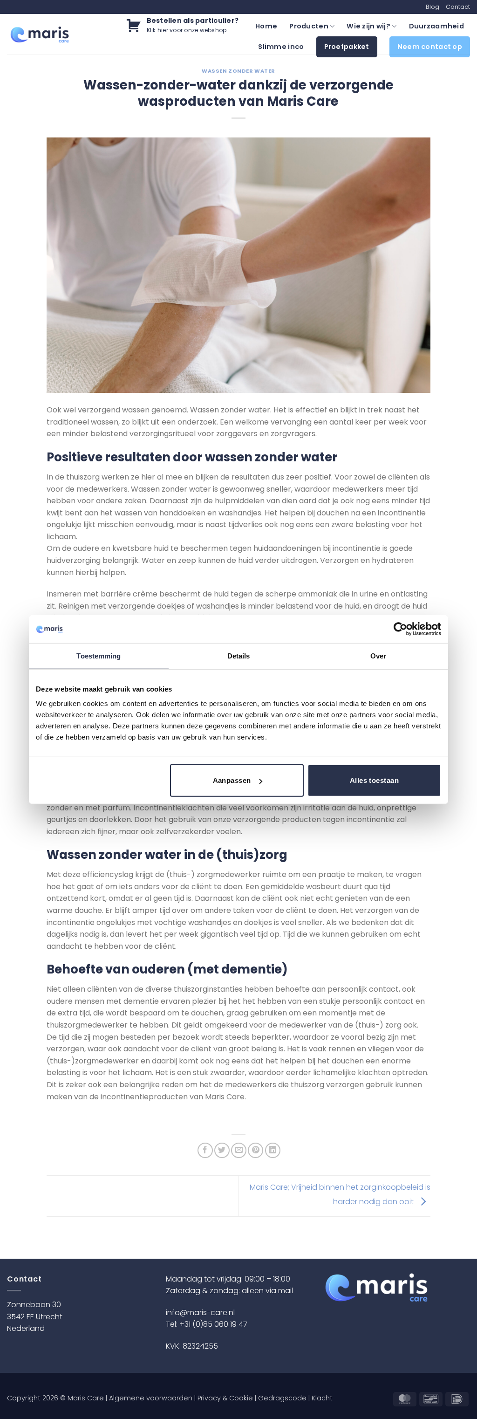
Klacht (322, 1398)
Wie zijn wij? (368, 26)
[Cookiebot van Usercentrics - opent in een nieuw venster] (400, 629)
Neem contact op (429, 46)
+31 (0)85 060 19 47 (213, 1324)
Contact (458, 7)
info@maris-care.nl (200, 1312)
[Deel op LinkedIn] (272, 1150)
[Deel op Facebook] (205, 1150)
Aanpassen (232, 780)
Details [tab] (238, 655)
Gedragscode (282, 1398)
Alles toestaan (374, 780)
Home (266, 26)
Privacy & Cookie (225, 1398)
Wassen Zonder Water (238, 71)
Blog (432, 7)
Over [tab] (378, 655)
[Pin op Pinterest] (255, 1150)
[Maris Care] (39, 34)
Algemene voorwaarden (150, 1398)
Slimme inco (281, 46)
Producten (308, 26)
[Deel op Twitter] (222, 1150)
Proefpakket (346, 46)
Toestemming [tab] (98, 655)
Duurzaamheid (436, 26)
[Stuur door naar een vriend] (238, 1150)
